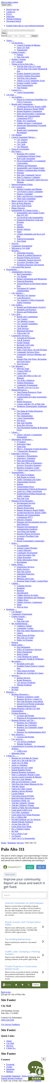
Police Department (24, 652)
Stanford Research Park (26, 706)
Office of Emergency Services (29, 649)
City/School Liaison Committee (30, 191)
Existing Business (18, 713)
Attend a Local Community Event (31, 80)
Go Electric (16, 836)
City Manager (22, 147)
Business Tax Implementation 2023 (31, 732)
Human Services (23, 347)
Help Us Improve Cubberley (28, 177)
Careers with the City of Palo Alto (31, 404)
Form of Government (20, 149)
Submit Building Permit (21, 770)
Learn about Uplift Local (21, 810)
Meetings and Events (25, 579)
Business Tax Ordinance (27, 723)
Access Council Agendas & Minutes (26, 777)
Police (14, 543)
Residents (21, 588)
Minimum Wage (18, 753)
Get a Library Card (19, 834)
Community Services (20, 335)
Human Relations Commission (29, 111)
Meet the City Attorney (26, 295)
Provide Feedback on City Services (26, 819)
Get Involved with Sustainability (30, 217)
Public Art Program (25, 640)
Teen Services (22, 364)
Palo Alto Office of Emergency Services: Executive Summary (29, 464)
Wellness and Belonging (27, 165)
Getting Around (17, 52)
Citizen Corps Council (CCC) (29, 470)
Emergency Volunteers (26, 458)
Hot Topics (16, 151)
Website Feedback (24, 685)
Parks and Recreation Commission (31, 114)
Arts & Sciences (23, 340)
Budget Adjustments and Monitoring (32, 279)
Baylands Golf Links (25, 345)
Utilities (14, 583)
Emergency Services (19, 453)
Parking (20, 55)
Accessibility (16, 97)
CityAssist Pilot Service (21, 267)
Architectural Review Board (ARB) (31, 106)
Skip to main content (9, 2)
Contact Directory (24, 550)
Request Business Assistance (23, 772)
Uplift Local (22, 751)
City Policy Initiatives (25, 380)
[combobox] (18, 30)
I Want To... (11, 756)
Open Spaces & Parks (26, 635)
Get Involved (16, 43)
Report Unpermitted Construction (30, 541)
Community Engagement (21, 246)
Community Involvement (27, 553)
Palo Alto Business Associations (30, 701)
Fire (13, 409)
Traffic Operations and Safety (29, 479)
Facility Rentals (23, 343)
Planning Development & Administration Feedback (27, 528)
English (25, 26)
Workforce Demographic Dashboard (32, 406)
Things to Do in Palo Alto (22, 64)
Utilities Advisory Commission (29, 123)
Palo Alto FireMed (24, 423)
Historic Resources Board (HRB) (30, 109)
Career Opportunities (25, 92)
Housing (20, 173)
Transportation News (25, 487)
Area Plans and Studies (26, 531)
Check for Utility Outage (21, 789)
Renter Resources (24, 680)
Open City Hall (23, 47)
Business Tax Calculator (27, 725)
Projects (14, 642)
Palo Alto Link (23, 57)
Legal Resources (23, 298)
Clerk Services (23, 328)
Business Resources (19, 694)
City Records (22, 326)
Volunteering (22, 50)
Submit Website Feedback (22, 822)
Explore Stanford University (28, 73)
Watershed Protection (25, 574)
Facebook (10, 1064)
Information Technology (21, 439)
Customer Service (24, 586)
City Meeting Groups (25, 321)
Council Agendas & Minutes (28, 45)
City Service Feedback (26, 682)
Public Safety (16, 645)
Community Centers (25, 628)
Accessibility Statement (10, 1076)
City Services (16, 739)
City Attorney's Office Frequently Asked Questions (30, 301)
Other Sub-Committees (26, 199)
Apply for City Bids (19, 763)
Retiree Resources (24, 402)
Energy (20, 224)
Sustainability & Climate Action (24, 210)
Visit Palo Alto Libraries (27, 78)
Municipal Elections (25, 331)
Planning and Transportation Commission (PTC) (28, 117)
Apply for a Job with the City (23, 760)
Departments (11, 269)
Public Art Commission (26, 121)
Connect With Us (24, 371)
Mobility (20, 227)
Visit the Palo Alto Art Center (29, 66)
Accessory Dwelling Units (28, 262)
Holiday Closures (18, 59)
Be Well (14, 690)
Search (4, 36)
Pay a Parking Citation (20, 829)
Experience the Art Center (22, 767)
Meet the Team (23, 368)
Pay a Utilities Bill (19, 817)
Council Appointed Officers (22, 137)
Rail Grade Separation (26, 158)
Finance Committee (25, 194)
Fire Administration (25, 416)
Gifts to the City (23, 333)
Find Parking (22, 88)
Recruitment (22, 562)
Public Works (17, 564)
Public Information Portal (27, 560)
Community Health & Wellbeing (30, 659)
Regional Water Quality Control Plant (32, 581)
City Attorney (22, 139)
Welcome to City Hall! (20, 248)
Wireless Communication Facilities (31, 170)
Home (3, 843)
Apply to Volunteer (19, 765)
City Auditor (22, 142)
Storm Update (22, 654)
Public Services (23, 569)
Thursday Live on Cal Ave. (28, 387)
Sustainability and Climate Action (30, 168)
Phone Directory (18, 208)
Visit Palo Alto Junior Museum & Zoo (27, 784)
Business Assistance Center (28, 468)
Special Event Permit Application (30, 704)
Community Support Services (29, 260)
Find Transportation (25, 85)
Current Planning (24, 505)
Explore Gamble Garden (27, 83)
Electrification (22, 593)
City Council (16, 187)
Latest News (22, 373)
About (8, 1041)
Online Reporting (24, 557)
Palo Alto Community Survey (29, 175)
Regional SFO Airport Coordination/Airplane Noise (29, 155)
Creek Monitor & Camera (27, 656)
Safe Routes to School (26, 477)
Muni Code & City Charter (22, 201)
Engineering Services (25, 567)
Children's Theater (24, 626)
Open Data (21, 446)
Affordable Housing (25, 253)
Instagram (10, 1069)
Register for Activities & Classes (30, 673)
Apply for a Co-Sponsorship (23, 838)
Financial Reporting (25, 281)
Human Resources (19, 390)
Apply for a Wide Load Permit (29, 491)
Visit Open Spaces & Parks (22, 796)
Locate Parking (17, 793)
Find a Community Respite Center (25, 774)
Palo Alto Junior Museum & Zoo (30, 630)
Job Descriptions (23, 394)
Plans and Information (26, 461)
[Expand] (13, 41)
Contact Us (16, 90)
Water (19, 232)
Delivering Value (24, 444)
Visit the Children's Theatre (22, 805)
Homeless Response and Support (30, 265)
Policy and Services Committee (29, 196)
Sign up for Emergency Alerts (23, 782)
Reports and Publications (27, 312)
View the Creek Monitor (21, 779)
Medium (9, 1071)
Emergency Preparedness (27, 456)
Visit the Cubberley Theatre (22, 803)
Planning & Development (22, 501)
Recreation (15, 661)
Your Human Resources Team (29, 392)
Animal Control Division (27, 548)
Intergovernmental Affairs (22, 184)
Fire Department (23, 647)
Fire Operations (23, 413)
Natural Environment (25, 239)
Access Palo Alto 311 (20, 824)
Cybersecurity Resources (27, 451)
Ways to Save (22, 607)
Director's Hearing (24, 520)
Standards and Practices (26, 309)
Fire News (21, 420)
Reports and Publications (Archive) (31, 307)
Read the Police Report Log (22, 798)
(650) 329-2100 (7, 1020)
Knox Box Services (25, 425)
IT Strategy (21, 442)
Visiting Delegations (25, 383)
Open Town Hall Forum (21, 206)
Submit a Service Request (22, 791)
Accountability (23, 546)
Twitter (9, 1067)
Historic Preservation (25, 508)
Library (14, 432)
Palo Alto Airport (24, 571)
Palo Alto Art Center (25, 638)
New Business (17, 734)
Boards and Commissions (22, 104)
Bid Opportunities (24, 274)
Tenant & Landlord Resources (29, 255)
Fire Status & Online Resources (30, 411)
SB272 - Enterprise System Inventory (32, 449)
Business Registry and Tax (22, 720)
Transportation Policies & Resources (32, 489)
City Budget (16, 135)
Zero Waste (21, 241)
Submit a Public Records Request (25, 808)
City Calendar (17, 62)
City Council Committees (27, 324)
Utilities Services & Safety (27, 595)
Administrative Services (21, 272)
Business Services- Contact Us (29, 699)
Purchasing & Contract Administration (26, 289)
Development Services (26, 503)
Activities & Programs (26, 338)
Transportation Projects (26, 482)
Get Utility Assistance (20, 812)
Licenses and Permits (25, 715)
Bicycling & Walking (25, 475)
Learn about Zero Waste (21, 826)
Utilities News (22, 600)
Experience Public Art (20, 800)
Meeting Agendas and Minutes (29, 189)
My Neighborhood (19, 623)
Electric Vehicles (23, 229)
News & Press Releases (21, 203)
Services (14, 243)
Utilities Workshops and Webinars (31, 597)
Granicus (37, 1081)
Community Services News (28, 352)
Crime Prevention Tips (26, 555)
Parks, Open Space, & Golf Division (32, 350)
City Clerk (21, 144)
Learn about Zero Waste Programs (25, 815)
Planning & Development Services (31, 718)
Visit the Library (18, 786)
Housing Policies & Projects (28, 258)
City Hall (10, 95)
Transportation (17, 472)
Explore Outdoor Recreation (28, 76)
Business (20, 590)
